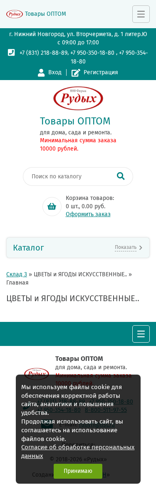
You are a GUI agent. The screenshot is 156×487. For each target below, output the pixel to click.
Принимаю (78, 471)
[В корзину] (52, 206)
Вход (55, 72)
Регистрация (101, 72)
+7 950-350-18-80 (92, 52)
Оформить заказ (88, 214)
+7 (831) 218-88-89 (43, 52)
